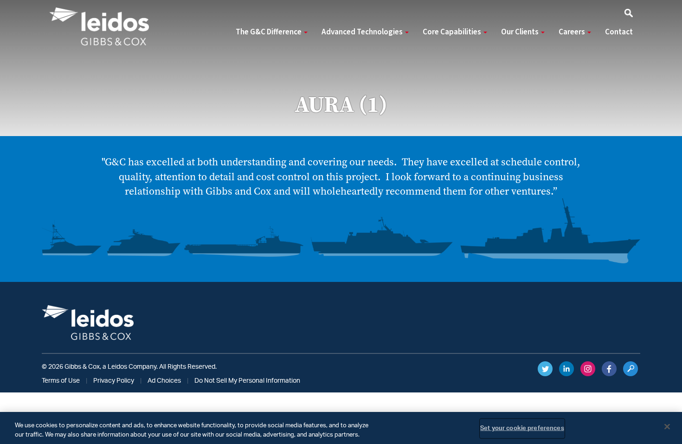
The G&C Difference (269, 32)
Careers (572, 32)
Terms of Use (61, 381)
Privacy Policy (113, 381)
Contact (619, 32)
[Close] (667, 427)
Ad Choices (164, 381)
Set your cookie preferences (522, 428)
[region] (341, 428)
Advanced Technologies (363, 32)
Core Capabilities (453, 32)
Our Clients (520, 32)
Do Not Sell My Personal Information (247, 381)
